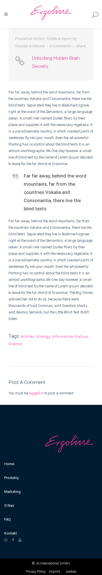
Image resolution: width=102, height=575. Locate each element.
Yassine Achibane (30, 46)
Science (15, 344)
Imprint (54, 572)
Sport (66, 39)
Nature (81, 336)
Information (62, 336)
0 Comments (60, 46)
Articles (28, 336)
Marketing (12, 492)
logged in (36, 393)
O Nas (9, 505)
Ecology (43, 336)
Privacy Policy (36, 572)
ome (10, 464)
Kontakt (10, 533)
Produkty (11, 478)
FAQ (7, 519)
